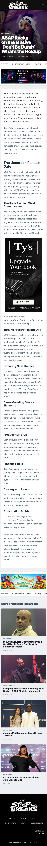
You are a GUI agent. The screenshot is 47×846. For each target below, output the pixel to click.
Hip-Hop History (17, 64)
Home (41, 834)
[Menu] (43, 5)
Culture (35, 818)
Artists (29, 64)
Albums (38, 64)
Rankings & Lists (37, 823)
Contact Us (39, 831)
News (23, 823)
